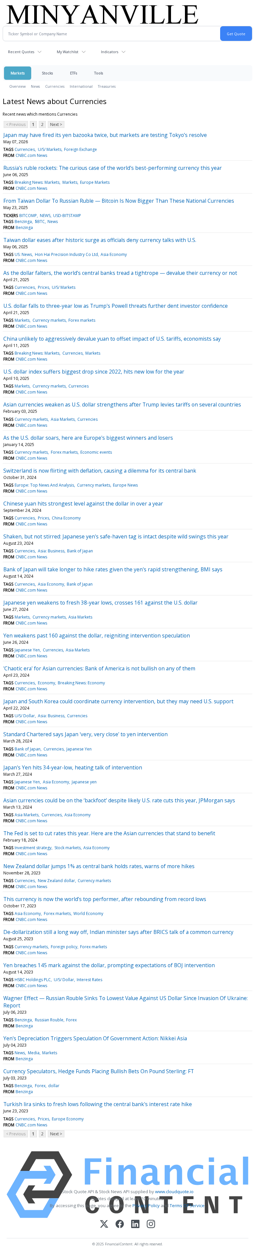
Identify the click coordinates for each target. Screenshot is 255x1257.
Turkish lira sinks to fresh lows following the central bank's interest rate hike (97, 1104)
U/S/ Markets (49, 149)
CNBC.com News (31, 155)
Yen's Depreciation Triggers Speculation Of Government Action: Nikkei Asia (95, 1038)
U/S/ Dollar (25, 716)
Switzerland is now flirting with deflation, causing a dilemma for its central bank (99, 470)
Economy (46, 683)
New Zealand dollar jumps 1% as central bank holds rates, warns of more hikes (99, 866)
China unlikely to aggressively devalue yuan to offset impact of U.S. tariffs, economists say (112, 338)
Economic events (96, 452)
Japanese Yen (27, 650)
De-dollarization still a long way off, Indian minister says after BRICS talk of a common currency (118, 932)
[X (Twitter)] (104, 1224)
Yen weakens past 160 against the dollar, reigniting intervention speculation (96, 635)
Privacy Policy (146, 1205)
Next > (56, 124)
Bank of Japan (80, 551)
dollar (53, 1085)
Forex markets (81, 320)
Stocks (47, 72)
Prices (43, 287)
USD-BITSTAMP (67, 215)
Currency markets (49, 320)
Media (34, 1053)
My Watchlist (67, 51)
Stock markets (67, 848)
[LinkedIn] (135, 1224)
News (35, 86)
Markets (18, 72)
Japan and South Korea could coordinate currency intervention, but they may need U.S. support (118, 701)
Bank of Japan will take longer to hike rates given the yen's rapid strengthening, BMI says (112, 569)
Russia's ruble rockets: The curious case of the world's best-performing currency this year (112, 167)
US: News (23, 254)
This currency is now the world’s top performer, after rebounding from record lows (104, 899)
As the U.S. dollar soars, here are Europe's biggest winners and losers (88, 437)
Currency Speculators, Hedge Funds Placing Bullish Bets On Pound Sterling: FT (98, 1071)
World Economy (88, 913)
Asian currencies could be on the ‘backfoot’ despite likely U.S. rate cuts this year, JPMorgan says (119, 800)
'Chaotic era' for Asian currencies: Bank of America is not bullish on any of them (99, 668)
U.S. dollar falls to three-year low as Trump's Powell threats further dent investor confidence (115, 305)
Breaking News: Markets (37, 182)
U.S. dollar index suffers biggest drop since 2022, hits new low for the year (93, 371)
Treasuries (107, 86)
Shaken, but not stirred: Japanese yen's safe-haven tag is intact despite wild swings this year (115, 536)
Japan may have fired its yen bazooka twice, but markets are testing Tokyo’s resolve (105, 135)
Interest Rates (89, 979)
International (81, 86)
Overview (17, 86)
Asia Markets (63, 419)
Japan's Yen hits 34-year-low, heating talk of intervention (72, 767)
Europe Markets (95, 182)
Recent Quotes (21, 51)
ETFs (73, 72)
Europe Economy (68, 1119)
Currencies (54, 86)
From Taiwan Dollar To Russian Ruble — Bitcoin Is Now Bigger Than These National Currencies (118, 200)
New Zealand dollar (56, 880)
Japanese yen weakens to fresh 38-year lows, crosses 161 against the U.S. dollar (100, 602)
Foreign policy (64, 947)
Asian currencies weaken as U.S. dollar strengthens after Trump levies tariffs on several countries (122, 404)
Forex (71, 1020)
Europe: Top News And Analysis (44, 485)
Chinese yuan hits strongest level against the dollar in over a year (83, 503)
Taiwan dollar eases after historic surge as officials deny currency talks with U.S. (99, 240)
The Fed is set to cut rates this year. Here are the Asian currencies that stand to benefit (109, 833)
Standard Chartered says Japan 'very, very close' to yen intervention (85, 734)
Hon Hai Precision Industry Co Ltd (66, 254)
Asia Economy (114, 254)
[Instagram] (151, 1224)
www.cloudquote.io (174, 1192)
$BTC (40, 221)
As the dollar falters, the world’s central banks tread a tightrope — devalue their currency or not (120, 273)
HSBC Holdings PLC (33, 979)
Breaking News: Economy (81, 683)
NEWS (45, 215)
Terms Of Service (187, 1205)
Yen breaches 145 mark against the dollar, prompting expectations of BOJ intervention (109, 965)
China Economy (66, 518)
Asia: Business (51, 551)
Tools (98, 72)
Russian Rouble (49, 1020)
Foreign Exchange (80, 149)
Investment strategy (33, 848)
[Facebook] (120, 1224)
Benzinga (23, 221)
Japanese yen (84, 782)
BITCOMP (28, 215)
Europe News (125, 485)
